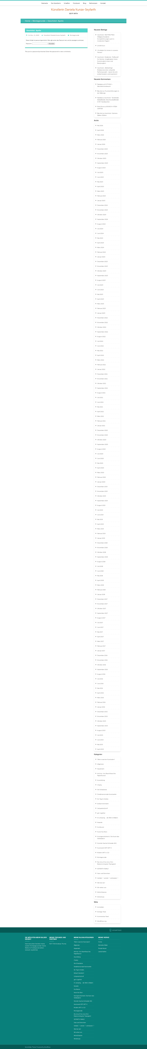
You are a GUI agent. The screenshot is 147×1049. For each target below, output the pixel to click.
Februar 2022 (101, 364)
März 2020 (100, 472)
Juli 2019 (100, 510)
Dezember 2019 (102, 486)
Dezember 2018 (102, 543)
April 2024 (100, 243)
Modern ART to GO (103, 852)
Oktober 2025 (101, 158)
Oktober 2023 (101, 271)
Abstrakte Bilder (103, 945)
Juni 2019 (100, 515)
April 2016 (100, 693)
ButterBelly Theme (30, 1047)
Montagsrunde (39, 20)
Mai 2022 (100, 350)
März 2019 (100, 529)
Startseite (44, 3)
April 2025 (100, 186)
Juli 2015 (100, 735)
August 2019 (101, 505)
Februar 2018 (101, 590)
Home (27, 20)
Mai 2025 (100, 182)
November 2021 (102, 379)
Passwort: (29, 43)
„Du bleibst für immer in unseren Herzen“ (107, 51)
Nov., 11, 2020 (34, 35)
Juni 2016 (100, 683)
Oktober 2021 (101, 383)
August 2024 (101, 224)
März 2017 (100, 641)
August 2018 (101, 561)
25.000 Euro (101, 45)
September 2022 (102, 332)
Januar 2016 (101, 707)
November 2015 (102, 716)
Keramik (99, 822)
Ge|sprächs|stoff (102, 808)
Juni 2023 (100, 289)
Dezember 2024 (102, 205)
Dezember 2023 (102, 261)
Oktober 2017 (101, 608)
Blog (84, 3)
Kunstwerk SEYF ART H (104, 848)
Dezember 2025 (102, 149)
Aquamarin (100, 769)
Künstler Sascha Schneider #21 (107, 843)
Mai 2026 (100, 125)
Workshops (100, 897)
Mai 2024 (100, 238)
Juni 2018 (100, 571)
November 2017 (102, 604)
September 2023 (102, 275)
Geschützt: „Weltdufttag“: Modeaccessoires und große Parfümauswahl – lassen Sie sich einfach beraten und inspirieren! (107, 71)
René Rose (100, 106)
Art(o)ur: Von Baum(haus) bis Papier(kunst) (106, 774)
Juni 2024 (100, 233)
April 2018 (100, 580)
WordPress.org (101, 921)
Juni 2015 (100, 740)
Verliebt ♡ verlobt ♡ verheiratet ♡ (107, 878)
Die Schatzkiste (102, 789)
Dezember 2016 (102, 655)
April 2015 (100, 749)
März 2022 (100, 360)
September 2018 (102, 557)
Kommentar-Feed (103, 916)
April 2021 (100, 411)
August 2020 (101, 449)
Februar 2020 (101, 477)
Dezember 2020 (102, 430)
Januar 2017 (101, 651)
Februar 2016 (101, 702)
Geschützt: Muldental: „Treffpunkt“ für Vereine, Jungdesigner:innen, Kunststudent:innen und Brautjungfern (108, 60)
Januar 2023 (101, 313)
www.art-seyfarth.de (31, 950)
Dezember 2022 (102, 318)
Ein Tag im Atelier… (103, 799)
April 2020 (100, 468)
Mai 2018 (100, 576)
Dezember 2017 (102, 599)
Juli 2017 (100, 622)
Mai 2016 (100, 688)
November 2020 (102, 435)
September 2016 (102, 669)
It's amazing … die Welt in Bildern (107, 818)
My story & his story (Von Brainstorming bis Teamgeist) (106, 863)
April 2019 (100, 524)
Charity (99, 785)
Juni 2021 (100, 402)
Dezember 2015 (102, 711)
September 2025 (102, 163)
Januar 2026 (101, 144)
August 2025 (101, 168)
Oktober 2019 (101, 496)
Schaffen (67, 3)
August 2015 (101, 730)
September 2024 (102, 219)
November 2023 (102, 266)
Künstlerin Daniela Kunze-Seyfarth (73, 9)
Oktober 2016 (101, 665)
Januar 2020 (101, 482)
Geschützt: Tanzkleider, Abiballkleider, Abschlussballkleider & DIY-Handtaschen (108, 100)
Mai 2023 (100, 294)
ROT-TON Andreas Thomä (57, 944)
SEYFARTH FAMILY (103, 869)
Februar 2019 (101, 533)
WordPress (47, 1047)
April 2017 (100, 636)
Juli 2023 (100, 285)
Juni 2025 (100, 177)
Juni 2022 (100, 346)
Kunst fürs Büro (102, 832)
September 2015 (102, 726)
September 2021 (102, 388)
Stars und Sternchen (103, 873)
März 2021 (100, 416)
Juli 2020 (100, 454)
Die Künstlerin (56, 3)
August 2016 (101, 674)
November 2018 (102, 547)
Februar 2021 (101, 421)
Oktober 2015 (101, 721)
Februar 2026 (101, 139)
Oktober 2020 (101, 440)
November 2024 (102, 210)
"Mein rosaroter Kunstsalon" (106, 759)
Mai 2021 (100, 407)
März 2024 (100, 247)
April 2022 (100, 355)
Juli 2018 (100, 566)
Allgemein (100, 764)
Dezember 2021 (102, 374)
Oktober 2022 (101, 327)
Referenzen (93, 3)
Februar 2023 (101, 308)
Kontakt (103, 3)
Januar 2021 (101, 425)
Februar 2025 (101, 196)
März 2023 (100, 304)
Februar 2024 (101, 252)
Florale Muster (102, 948)
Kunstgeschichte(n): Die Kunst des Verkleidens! (108, 837)
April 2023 (100, 299)
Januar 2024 (101, 257)
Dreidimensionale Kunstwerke (106, 794)
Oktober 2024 (101, 214)
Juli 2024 (100, 229)
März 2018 (100, 585)
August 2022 (101, 336)
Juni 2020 (100, 458)
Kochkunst (100, 827)
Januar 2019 (101, 538)
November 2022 (102, 322)
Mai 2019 (100, 519)
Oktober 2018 (101, 552)
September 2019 (102, 500)
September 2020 (102, 444)
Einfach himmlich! (103, 803)
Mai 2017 (100, 632)
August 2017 (101, 618)
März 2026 (100, 135)
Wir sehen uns (101, 887)
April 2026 (100, 130)
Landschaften (102, 951)
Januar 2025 (101, 200)
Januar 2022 (101, 369)
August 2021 (101, 393)
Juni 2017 (100, 627)
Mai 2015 (100, 744)
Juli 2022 (100, 341)
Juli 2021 (100, 397)
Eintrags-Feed (101, 912)
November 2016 (102, 660)
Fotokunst (76, 3)
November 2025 (102, 153)
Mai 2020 (100, 463)
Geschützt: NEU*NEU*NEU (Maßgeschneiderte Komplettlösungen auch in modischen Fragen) (106, 38)
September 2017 (102, 613)
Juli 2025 (100, 172)
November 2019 (102, 491)
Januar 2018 (101, 594)
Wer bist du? (101, 883)
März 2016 (100, 697)
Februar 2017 (101, 646)
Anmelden (100, 907)
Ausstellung (101, 780)
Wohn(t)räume (101, 892)
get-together (101, 813)
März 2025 (100, 191)
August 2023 (101, 280)
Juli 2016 (100, 679)
